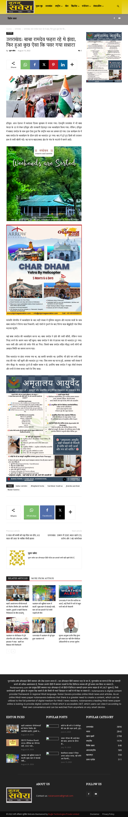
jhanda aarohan (73, 486)
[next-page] (13, 651)
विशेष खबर (12, 19)
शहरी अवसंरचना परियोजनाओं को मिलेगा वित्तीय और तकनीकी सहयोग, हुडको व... (31, 728)
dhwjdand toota (37, 486)
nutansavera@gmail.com (60, 795)
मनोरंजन (85, 6)
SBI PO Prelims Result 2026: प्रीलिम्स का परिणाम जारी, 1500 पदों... (30, 743)
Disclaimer (94, 814)
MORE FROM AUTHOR (42, 579)
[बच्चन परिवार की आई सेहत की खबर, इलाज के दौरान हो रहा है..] (52, 740)
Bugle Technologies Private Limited (63, 814)
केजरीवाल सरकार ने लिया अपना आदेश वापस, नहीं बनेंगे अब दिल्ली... (71, 756)
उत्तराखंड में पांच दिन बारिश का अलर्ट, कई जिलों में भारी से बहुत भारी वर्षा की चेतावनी (70, 603)
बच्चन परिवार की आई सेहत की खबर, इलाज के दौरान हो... (70, 741)
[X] (44, 64)
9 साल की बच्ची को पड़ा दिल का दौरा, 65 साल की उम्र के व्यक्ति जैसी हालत (23, 537)
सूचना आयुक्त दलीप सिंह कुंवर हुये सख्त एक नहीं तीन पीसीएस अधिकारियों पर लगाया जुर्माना (69, 638)
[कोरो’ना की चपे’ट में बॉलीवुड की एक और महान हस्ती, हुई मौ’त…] (52, 727)
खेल (66, 6)
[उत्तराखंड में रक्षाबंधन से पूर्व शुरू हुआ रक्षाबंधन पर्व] (43, 625)
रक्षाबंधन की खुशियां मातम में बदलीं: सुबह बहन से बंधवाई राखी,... (31, 758)
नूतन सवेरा (12, 50)
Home (9, 29)
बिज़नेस (74, 6)
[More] (72, 64)
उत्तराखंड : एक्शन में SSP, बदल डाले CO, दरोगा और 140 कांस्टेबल (65, 537)
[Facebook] (114, 18)
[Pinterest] (53, 64)
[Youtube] (119, 18)
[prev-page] (8, 651)
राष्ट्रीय (57, 6)
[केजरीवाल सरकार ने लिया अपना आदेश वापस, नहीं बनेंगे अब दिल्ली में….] (52, 755)
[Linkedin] (62, 64)
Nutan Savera (13, 489)
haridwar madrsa (55, 486)
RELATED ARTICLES (18, 579)
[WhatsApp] (25, 64)
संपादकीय (97, 6)
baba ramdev (21, 486)
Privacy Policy (108, 814)
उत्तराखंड (48, 6)
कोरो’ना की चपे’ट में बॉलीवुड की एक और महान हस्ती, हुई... (71, 727)
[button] (118, 6)
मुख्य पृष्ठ (39, 6)
